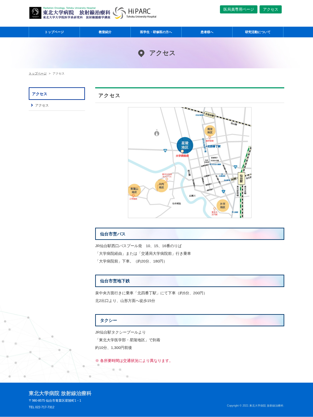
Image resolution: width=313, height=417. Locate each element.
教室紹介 (105, 32)
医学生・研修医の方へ (156, 32)
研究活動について (258, 32)
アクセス (270, 9)
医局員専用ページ (238, 9)
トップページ (54, 32)
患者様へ (207, 32)
